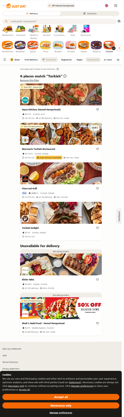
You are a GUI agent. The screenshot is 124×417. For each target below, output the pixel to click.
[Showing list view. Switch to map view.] (119, 21)
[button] (14, 5)
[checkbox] (7, 47)
